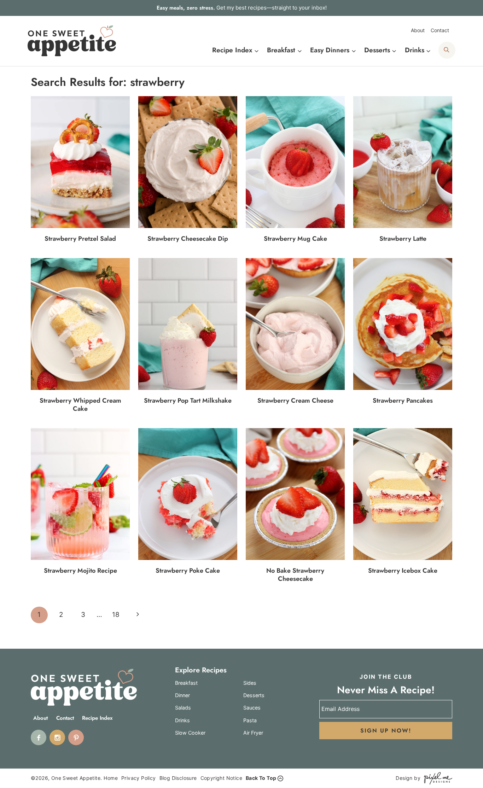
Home (111, 778)
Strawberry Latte (402, 238)
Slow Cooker (190, 733)
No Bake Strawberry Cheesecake (295, 574)
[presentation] (80, 162)
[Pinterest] (76, 737)
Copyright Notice (221, 778)
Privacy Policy (138, 778)
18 (116, 615)
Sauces (252, 708)
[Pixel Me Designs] (436, 778)
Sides (249, 683)
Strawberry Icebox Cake (402, 570)
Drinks (182, 720)
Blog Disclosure (178, 778)
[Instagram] (57, 737)
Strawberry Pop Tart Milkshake (188, 400)
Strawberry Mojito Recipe (80, 570)
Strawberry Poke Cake (188, 570)
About (418, 30)
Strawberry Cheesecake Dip (187, 238)
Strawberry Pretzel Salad (80, 238)
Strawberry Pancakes (403, 400)
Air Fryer (253, 733)
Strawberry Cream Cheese (295, 400)
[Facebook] (38, 737)
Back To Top (261, 778)
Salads (183, 708)
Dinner (182, 695)
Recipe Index (97, 718)
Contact (440, 30)
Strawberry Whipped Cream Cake (80, 404)
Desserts (253, 695)
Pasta (250, 720)
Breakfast (186, 683)
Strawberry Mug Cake (295, 238)
